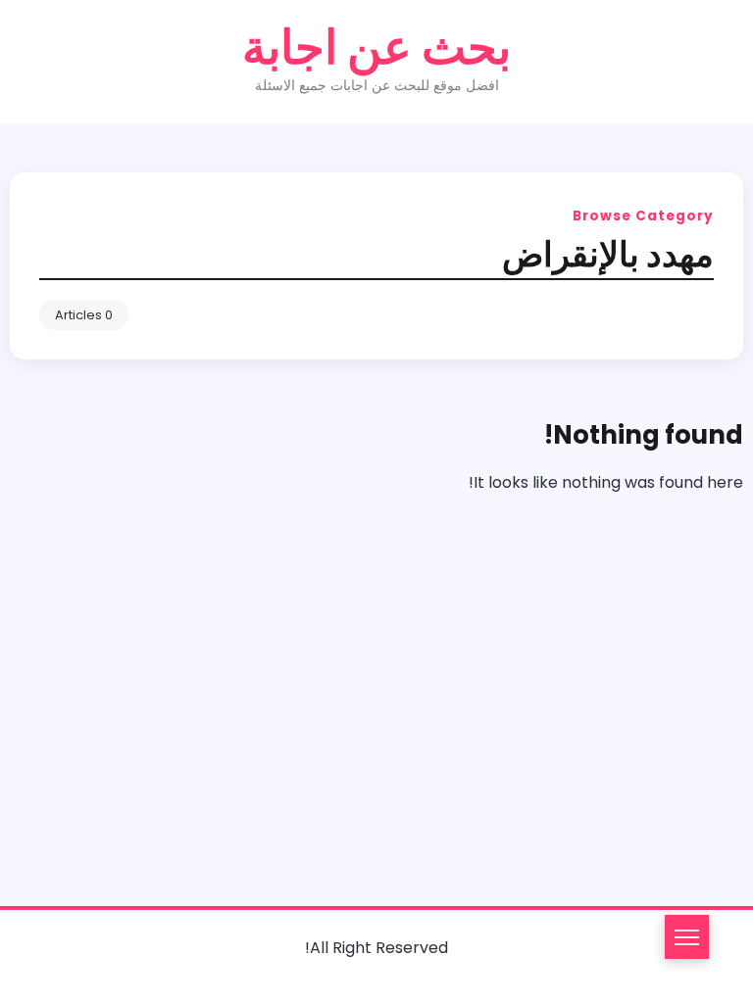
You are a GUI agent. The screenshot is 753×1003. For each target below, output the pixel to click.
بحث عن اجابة (376, 47)
